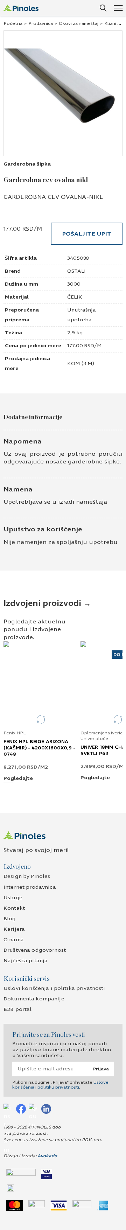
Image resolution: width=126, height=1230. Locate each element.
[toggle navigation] (118, 8)
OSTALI (76, 271)
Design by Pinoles (27, 876)
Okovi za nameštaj (78, 23)
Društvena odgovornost (35, 950)
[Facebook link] (21, 1108)
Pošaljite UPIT (86, 233)
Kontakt (14, 908)
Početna (13, 23)
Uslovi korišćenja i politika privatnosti (54, 988)
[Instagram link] (8, 1108)
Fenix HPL (15, 733)
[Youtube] (33, 1108)
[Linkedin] (46, 1108)
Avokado (47, 1155)
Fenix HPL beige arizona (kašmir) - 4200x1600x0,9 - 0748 (40, 748)
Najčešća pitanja (26, 961)
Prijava (101, 1069)
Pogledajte (18, 778)
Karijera (14, 929)
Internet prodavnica (30, 887)
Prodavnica (40, 23)
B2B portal (17, 1009)
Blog (10, 919)
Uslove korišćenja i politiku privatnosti (60, 1085)
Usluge (13, 898)
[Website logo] (21, 8)
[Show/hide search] (103, 8)
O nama (14, 940)
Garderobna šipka (27, 164)
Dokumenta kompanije (34, 999)
